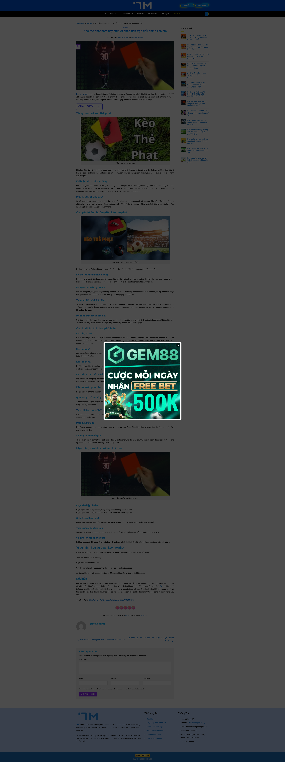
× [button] (178, 345)
